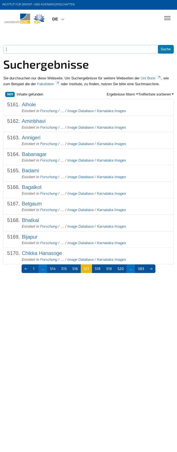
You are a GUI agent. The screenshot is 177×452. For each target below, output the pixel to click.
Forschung (48, 111)
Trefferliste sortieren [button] (154, 94)
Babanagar (34, 154)
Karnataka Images (111, 111)
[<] (26, 268)
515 (64, 268)
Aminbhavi (34, 121)
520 (120, 268)
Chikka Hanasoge (42, 253)
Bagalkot (32, 187)
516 (75, 268)
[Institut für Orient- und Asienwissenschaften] (24, 19)
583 (141, 268)
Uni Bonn (148, 78)
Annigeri (31, 137)
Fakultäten (45, 84)
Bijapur (30, 237)
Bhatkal (30, 220)
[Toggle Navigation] (167, 18)
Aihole (29, 104)
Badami (30, 170)
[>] (151, 268)
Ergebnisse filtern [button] (121, 94)
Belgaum (32, 204)
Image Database (80, 111)
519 (109, 268)
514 (52, 268)
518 (97, 268)
